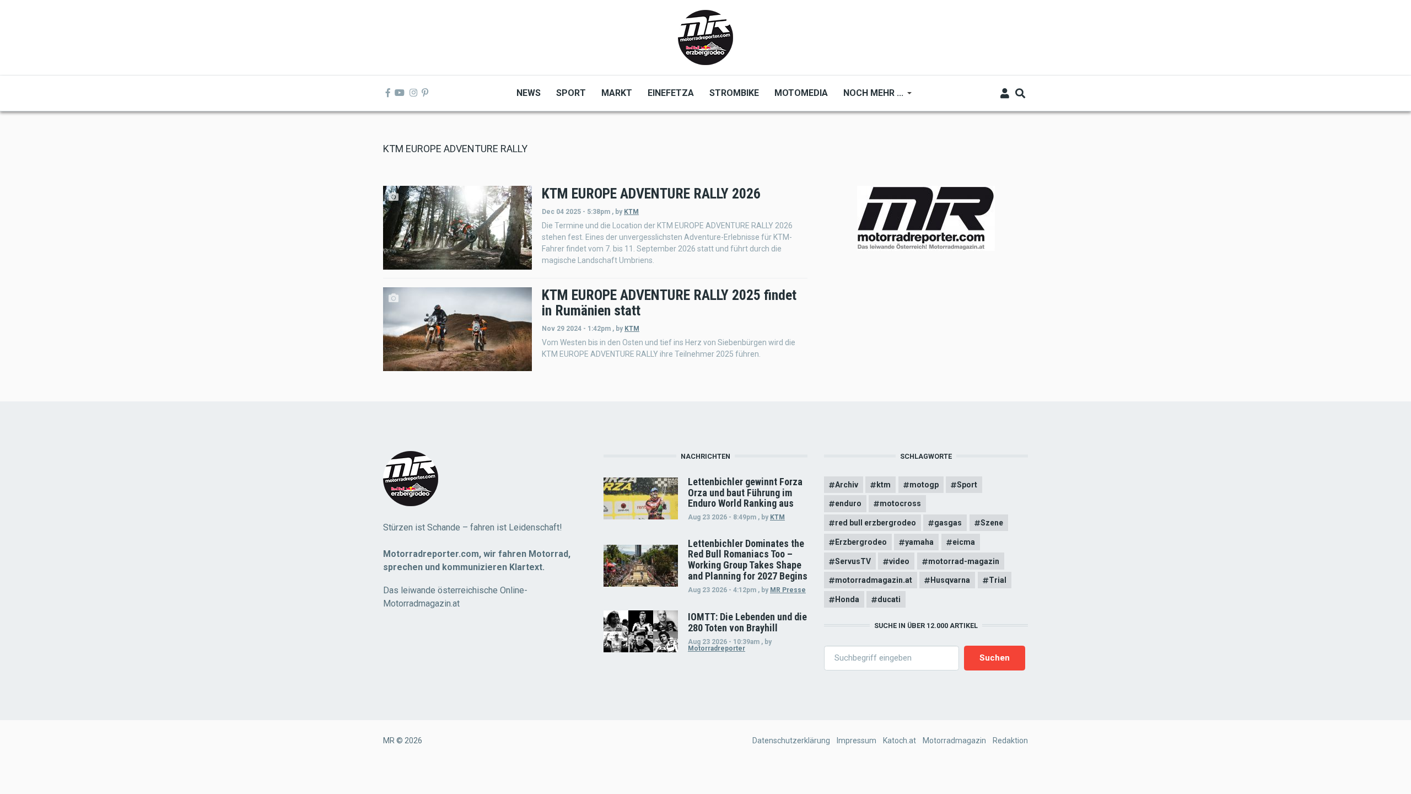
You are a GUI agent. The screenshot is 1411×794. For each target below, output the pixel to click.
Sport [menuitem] (571, 93)
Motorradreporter (716, 648)
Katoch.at (899, 740)
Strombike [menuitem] (734, 93)
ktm (883, 484)
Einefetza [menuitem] (671, 93)
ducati (889, 599)
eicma (963, 542)
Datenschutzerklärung (791, 740)
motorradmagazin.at (873, 580)
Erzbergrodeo (861, 542)
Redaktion (1010, 740)
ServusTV (853, 561)
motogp (924, 484)
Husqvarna (950, 580)
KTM (631, 212)
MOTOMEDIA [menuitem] (801, 93)
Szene (992, 522)
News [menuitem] (528, 93)
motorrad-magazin (963, 561)
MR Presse (788, 590)
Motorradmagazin (954, 740)
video (899, 561)
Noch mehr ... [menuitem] (869, 97)
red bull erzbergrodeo (875, 522)
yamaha (919, 542)
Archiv (846, 484)
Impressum (856, 740)
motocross (900, 503)
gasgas (948, 522)
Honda (847, 599)
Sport (967, 484)
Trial (997, 580)
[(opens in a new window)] (388, 93)
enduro (848, 503)
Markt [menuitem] (616, 93)
